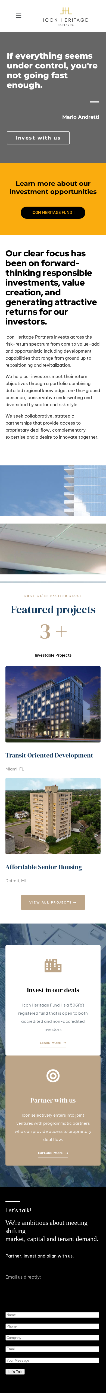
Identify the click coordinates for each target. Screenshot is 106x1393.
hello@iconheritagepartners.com (40, 1283)
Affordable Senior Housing (43, 866)
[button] (18, 16)
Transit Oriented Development (49, 755)
